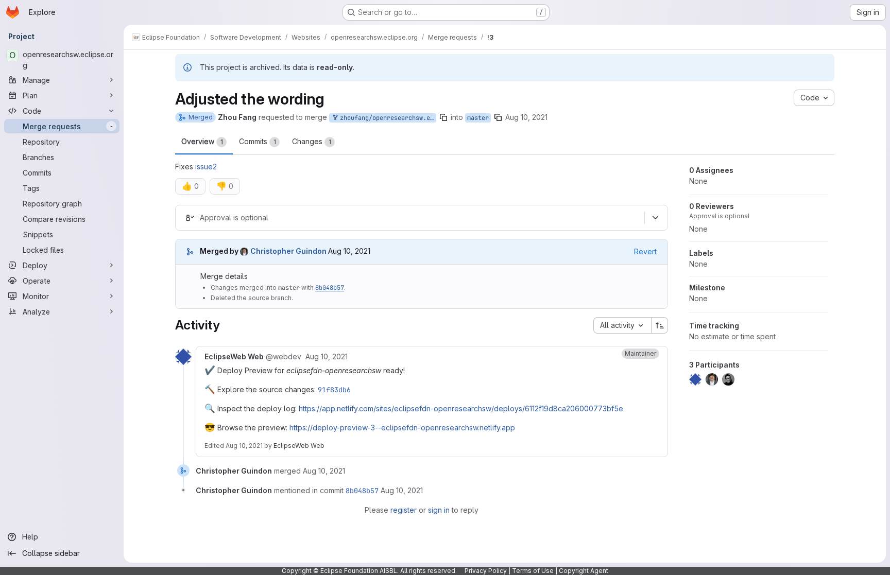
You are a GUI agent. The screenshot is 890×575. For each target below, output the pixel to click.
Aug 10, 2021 (526, 117)
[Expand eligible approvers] (655, 218)
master (478, 118)
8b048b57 (329, 288)
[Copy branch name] (443, 117)
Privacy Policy (486, 570)
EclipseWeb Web (298, 445)
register (403, 510)
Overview (202, 141)
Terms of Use (533, 570)
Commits (257, 141)
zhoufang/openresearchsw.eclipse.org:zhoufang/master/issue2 (386, 118)
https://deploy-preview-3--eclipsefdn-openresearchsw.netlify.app (402, 427)
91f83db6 (334, 389)
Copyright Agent (583, 570)
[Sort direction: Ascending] (660, 325)
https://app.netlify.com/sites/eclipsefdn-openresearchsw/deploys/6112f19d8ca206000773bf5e (461, 408)
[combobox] (622, 325)
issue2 (206, 166)
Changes (311, 141)
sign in (439, 510)
